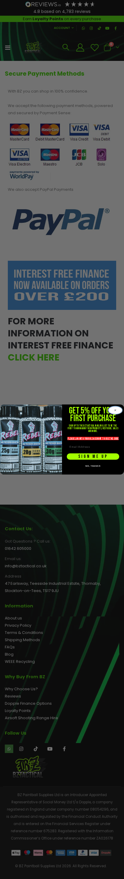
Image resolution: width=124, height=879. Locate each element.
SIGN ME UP (93, 456)
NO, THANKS (93, 466)
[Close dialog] (115, 410)
